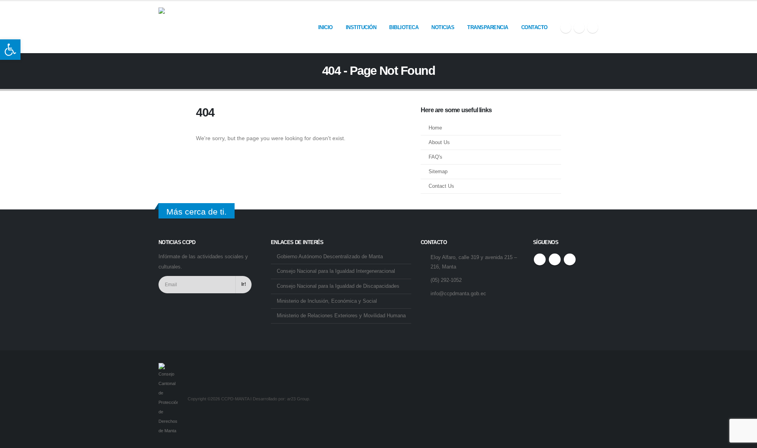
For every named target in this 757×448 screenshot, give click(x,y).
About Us (439, 142)
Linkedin (570, 259)
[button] (10, 49)
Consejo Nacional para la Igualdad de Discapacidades (338, 286)
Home (435, 128)
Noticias (442, 27)
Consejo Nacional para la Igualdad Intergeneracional (336, 271)
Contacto (534, 27)
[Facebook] (565, 27)
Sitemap (438, 171)
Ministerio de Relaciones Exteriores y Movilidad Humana (341, 315)
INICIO (325, 27)
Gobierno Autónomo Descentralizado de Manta (330, 256)
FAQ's (435, 157)
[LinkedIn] (592, 27)
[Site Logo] (178, 27)
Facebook (540, 259)
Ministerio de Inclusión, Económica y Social (327, 301)
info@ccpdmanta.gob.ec (458, 293)
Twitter (555, 259)
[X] (579, 27)
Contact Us (441, 186)
